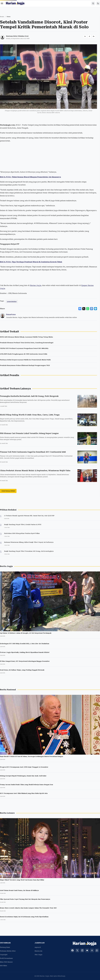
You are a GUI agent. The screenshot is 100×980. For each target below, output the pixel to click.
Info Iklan (3, 965)
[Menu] (2, 3)
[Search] (93, 3)
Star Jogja (38, 954)
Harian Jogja (35, 285)
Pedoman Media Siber (8, 951)
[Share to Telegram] (95, 308)
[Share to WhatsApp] (87, 308)
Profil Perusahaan (6, 958)
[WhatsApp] (97, 950)
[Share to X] (83, 308)
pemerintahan (12, 301)
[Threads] (92, 950)
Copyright (3, 954)
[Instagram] (82, 950)
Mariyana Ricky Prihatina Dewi (17, 36)
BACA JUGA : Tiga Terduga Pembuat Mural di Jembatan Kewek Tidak (31, 262)
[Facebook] (72, 950)
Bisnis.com (38, 951)
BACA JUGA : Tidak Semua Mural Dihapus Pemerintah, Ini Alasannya (30, 177)
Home (2, 16)
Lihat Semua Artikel (8, 491)
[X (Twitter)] (77, 950)
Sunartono (11, 314)
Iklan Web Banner (6, 962)
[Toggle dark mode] (98, 3)
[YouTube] (87, 950)
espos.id (38, 947)
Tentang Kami (5, 947)
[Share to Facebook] (79, 308)
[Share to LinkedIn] (91, 308)
